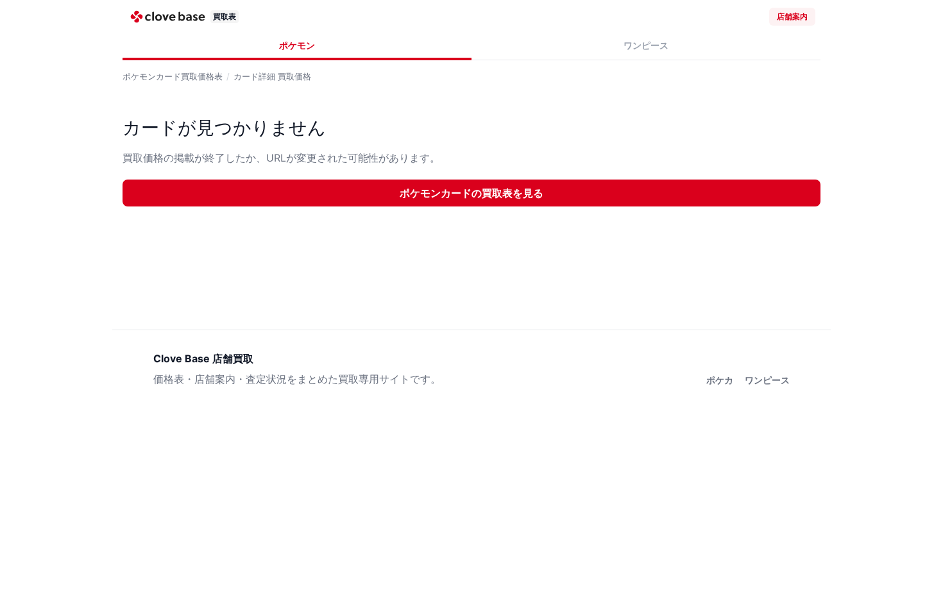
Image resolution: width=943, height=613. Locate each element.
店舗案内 (792, 16)
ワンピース (646, 45)
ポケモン (297, 45)
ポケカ (719, 379)
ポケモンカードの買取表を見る (471, 193)
